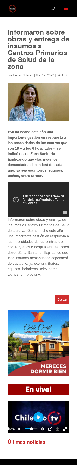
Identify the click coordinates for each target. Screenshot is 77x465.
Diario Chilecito (23, 75)
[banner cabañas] (38, 375)
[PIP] (50, 428)
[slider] (8, 429)
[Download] (57, 428)
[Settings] (42, 428)
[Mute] (20, 428)
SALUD (62, 75)
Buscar (62, 299)
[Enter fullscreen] (64, 428)
